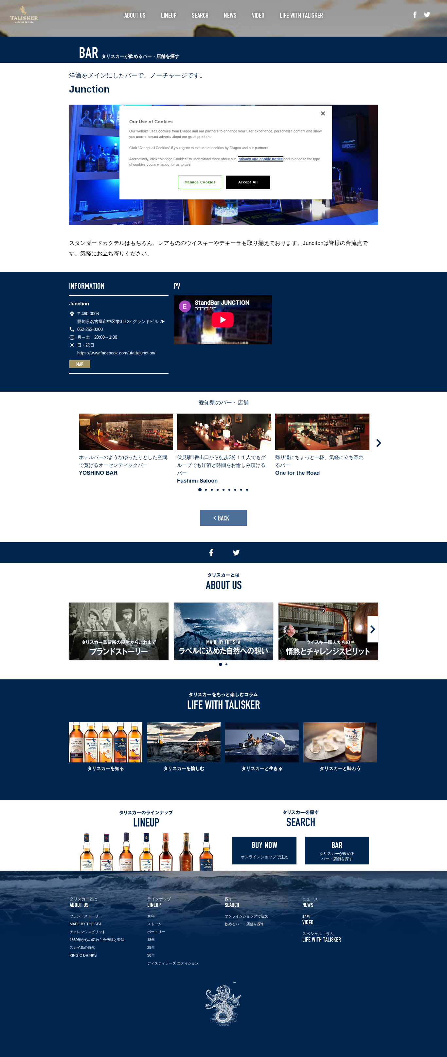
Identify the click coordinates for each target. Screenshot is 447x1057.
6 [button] (229, 490)
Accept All (248, 182)
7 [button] (235, 490)
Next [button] (378, 443)
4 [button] (218, 490)
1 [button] (200, 489)
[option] (125, 445)
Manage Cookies (200, 182)
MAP (79, 364)
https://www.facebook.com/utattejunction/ (116, 352)
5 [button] (223, 490)
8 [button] (241, 490)
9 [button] (247, 490)
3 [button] (212, 490)
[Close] (323, 113)
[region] (225, 152)
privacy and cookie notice (261, 159)
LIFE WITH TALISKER (321, 937)
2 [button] (206, 490)
